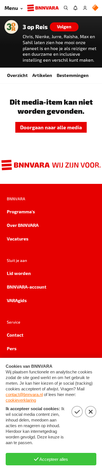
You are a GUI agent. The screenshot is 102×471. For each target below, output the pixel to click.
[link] (51, 127)
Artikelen (42, 75)
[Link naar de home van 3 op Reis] (11, 27)
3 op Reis (35, 26)
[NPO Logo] (95, 8)
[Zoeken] (65, 7)
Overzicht (17, 75)
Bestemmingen (73, 75)
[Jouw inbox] (75, 7)
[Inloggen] (85, 7)
